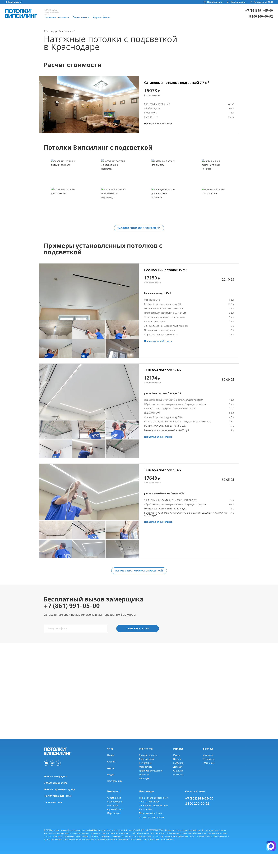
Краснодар (50, 31)
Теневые (144, 774)
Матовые (208, 755)
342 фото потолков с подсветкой (139, 227)
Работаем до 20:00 (263, 1)
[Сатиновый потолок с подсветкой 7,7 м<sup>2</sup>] (89, 104)
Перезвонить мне (137, 628)
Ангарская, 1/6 (51, 10)
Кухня (176, 755)
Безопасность (115, 801)
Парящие (144, 778)
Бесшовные (145, 762)
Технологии (66, 31)
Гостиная (178, 762)
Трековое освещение (150, 770)
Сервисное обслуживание (153, 805)
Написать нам (214, 1)
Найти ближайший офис (57, 795)
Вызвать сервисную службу (59, 789)
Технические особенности (153, 797)
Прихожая (178, 774)
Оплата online (238, 1)
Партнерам (113, 813)
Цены (110, 755)
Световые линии (148, 755)
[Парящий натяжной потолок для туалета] (164, 173)
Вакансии (112, 805)
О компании (114, 797)
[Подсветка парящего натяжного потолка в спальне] (164, 202)
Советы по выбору (149, 801)
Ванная (177, 759)
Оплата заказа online (55, 782)
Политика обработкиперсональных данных (151, 815)
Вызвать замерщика (55, 776)
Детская (177, 766)
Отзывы (111, 761)
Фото (110, 748)
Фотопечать (145, 766)
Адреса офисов (101, 17)
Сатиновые (209, 759)
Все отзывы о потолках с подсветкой (139, 570)
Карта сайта (146, 809)
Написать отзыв (53, 802)
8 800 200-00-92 (261, 16)
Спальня (178, 770)
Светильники (114, 780)
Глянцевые (209, 762)
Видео (110, 774)
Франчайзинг (114, 809)
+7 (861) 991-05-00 (259, 10)
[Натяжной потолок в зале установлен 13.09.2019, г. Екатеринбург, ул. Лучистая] (214, 202)
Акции (110, 768)
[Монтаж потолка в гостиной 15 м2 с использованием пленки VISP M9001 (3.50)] (89, 292)
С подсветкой (146, 759)
